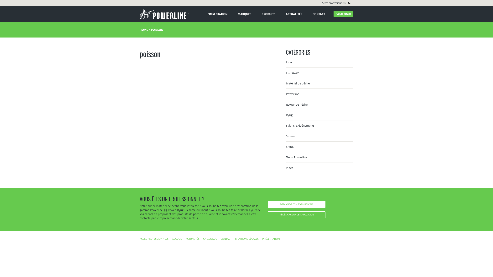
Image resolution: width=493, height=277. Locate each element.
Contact (319, 14)
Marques (244, 14)
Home (144, 30)
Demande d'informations (296, 204)
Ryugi (289, 115)
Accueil (177, 238)
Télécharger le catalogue (297, 214)
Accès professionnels (333, 3)
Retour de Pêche (297, 104)
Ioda (289, 62)
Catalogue (343, 14)
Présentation (217, 14)
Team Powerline (296, 157)
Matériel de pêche (298, 83)
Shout (290, 147)
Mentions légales (247, 238)
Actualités (294, 14)
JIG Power (292, 73)
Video (289, 168)
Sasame (291, 136)
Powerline (292, 94)
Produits (268, 14)
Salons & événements (300, 125)
